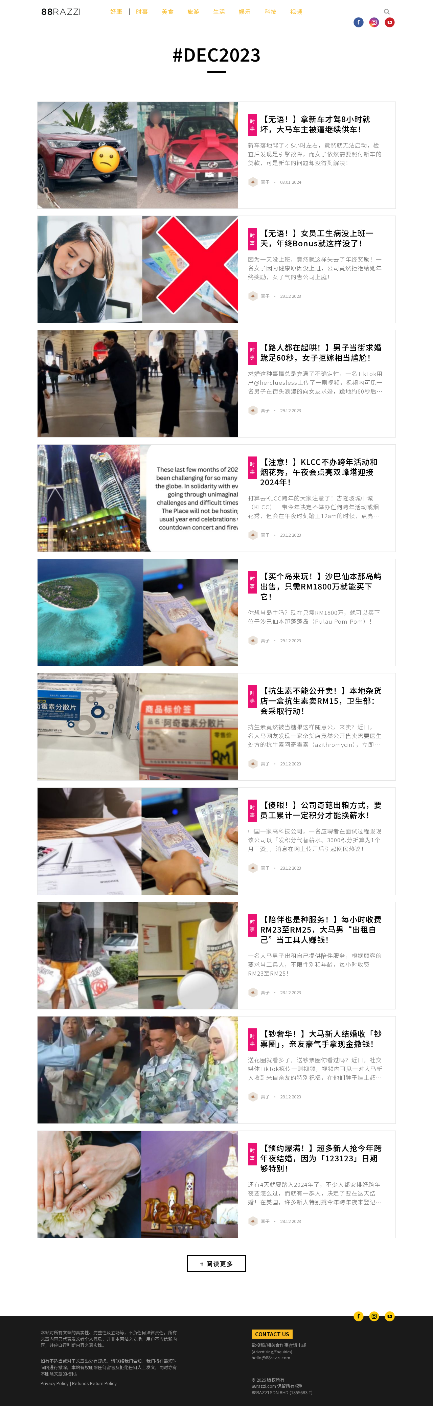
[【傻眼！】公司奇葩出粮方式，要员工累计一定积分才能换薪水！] (138, 841)
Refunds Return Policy (94, 1383)
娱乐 (245, 11)
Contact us (272, 1334)
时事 (142, 11)
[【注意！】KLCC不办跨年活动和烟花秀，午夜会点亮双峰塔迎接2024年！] (138, 498)
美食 (168, 11)
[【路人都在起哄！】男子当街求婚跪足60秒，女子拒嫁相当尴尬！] (138, 383)
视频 (296, 11)
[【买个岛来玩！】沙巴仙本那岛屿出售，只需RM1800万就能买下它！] (138, 612)
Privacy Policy (55, 1383)
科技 (271, 11)
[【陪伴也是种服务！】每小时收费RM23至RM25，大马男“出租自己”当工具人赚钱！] (138, 955)
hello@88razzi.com (271, 1357)
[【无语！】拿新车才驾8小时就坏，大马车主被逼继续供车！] (138, 155)
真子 (266, 182)
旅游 (193, 11)
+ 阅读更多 (216, 1263)
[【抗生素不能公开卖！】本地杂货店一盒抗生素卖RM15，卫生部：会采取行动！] (138, 726)
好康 (116, 11)
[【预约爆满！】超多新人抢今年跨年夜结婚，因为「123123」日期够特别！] (138, 1184)
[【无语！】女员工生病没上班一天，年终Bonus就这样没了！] (138, 269)
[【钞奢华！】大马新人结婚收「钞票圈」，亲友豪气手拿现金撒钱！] (138, 1070)
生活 (219, 11)
